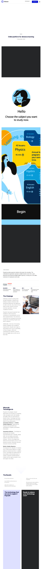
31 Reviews (9, 284)
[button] (39, 2)
